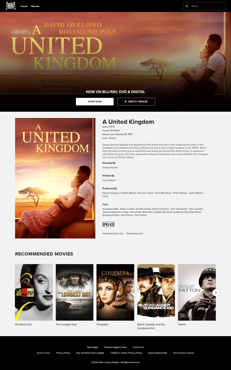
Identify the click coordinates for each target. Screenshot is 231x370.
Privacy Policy (63, 352)
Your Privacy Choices (183, 352)
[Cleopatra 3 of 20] (115, 292)
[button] (136, 101)
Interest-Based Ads (157, 352)
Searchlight (92, 347)
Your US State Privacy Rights (90, 352)
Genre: (105, 138)
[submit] (187, 6)
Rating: (105, 127)
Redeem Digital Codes (115, 347)
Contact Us (138, 347)
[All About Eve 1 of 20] (34, 292)
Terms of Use (43, 352)
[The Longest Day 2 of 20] (75, 292)
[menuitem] (23, 6)
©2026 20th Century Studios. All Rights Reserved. (115, 362)
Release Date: (108, 134)
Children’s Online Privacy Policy (126, 352)
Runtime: (106, 130)
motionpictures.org (112, 233)
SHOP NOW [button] (95, 101)
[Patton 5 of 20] (197, 292)
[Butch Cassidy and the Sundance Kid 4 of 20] (156, 292)
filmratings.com (134, 233)
